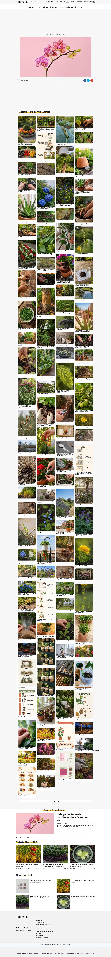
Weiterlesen (24, 80)
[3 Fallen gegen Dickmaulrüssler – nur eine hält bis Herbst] (82, 854)
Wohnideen (79, 1)
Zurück (51, 34)
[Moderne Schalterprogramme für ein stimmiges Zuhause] (22, 886)
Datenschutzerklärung (42, 929)
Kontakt (38, 933)
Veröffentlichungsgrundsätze (44, 931)
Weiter (59, 34)
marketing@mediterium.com (25, 930)
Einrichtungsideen (88, 1)
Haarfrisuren (35, 1)
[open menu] (94, 2)
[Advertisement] (55, 21)
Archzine (22, 2)
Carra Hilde (63, 823)
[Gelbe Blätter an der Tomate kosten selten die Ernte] (28, 854)
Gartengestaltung (59, 1)
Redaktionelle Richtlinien (43, 926)
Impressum (39, 920)
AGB (37, 915)
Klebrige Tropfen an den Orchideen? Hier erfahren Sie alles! (72, 817)
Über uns (38, 918)
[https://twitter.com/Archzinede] (90, 922)
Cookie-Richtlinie (41, 935)
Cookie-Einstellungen (42, 940)
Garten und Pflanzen (24, 837)
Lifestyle (26, 1)
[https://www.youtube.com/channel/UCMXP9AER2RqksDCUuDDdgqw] (88, 922)
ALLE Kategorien (40, 922)
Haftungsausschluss (42, 937)
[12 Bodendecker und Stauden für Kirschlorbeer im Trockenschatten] (55, 854)
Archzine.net (23, 917)
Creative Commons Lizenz (43, 924)
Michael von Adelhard (24, 868)
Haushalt (42, 1)
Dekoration (49, 1)
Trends (72, 1)
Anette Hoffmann (50, 868)
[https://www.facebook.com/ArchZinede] (81, 922)
